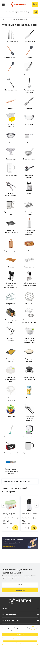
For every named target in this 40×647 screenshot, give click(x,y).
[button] (3, 505)
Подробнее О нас (9, 614)
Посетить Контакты (10, 620)
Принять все (20, 635)
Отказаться (20, 643)
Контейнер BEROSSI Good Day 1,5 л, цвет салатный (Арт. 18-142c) (10, 514)
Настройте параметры (20, 639)
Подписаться (20, 590)
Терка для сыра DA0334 (29, 513)
